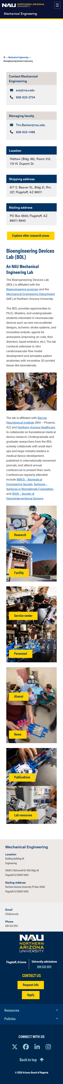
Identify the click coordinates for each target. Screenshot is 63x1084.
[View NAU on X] (14, 1046)
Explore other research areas (30, 235)
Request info (31, 984)
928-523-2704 (11, 926)
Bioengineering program (22, 289)
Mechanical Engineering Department (30, 294)
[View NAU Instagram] (48, 1046)
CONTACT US (31, 975)
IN (4, 57)
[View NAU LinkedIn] (37, 1046)
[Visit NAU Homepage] (31, 943)
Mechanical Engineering (20, 13)
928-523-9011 (44, 966)
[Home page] (23, 5)
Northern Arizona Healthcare (36, 427)
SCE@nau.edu (12, 914)
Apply (30, 994)
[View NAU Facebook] (25, 1046)
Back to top (28, 1059)
